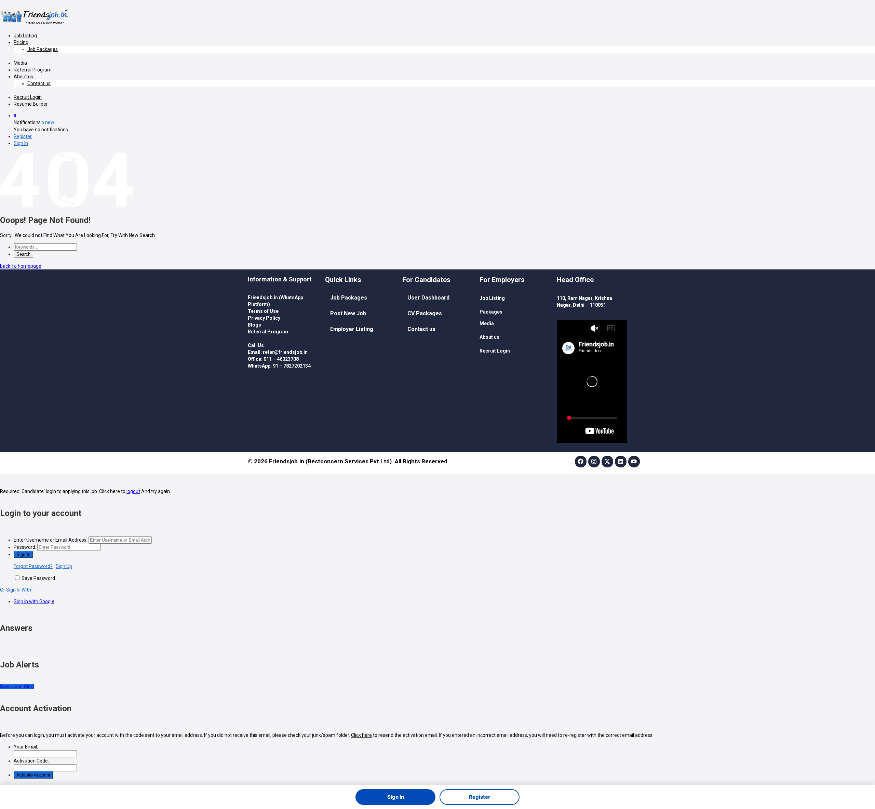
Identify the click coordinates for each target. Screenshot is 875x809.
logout (133, 491)
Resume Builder (31, 104)
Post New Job (348, 313)
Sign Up (64, 566)
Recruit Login (28, 97)
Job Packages (42, 49)
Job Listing (25, 35)
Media (20, 63)
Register (23, 136)
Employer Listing (351, 329)
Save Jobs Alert (17, 686)
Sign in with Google (34, 601)
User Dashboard (428, 297)
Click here (361, 735)
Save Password (38, 578)
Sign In (21, 143)
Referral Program (33, 69)
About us (23, 76)
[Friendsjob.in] (36, 24)
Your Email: (26, 747)
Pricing (21, 42)
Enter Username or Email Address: (51, 540)
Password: (25, 547)
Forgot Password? (33, 566)
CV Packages (424, 313)
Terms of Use (263, 311)
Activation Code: (31, 761)
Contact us (39, 83)
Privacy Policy (264, 318)
